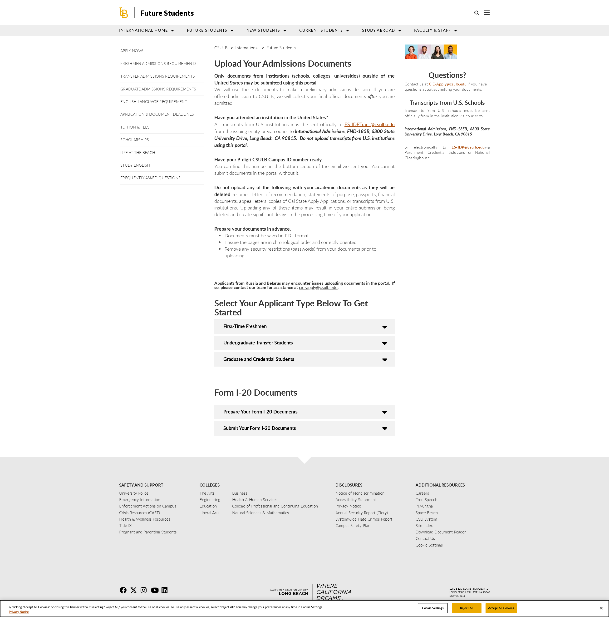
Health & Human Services (254, 499)
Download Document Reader (441, 532)
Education (208, 506)
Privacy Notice (19, 612)
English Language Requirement (153, 101)
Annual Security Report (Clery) (361, 512)
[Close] (601, 608)
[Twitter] (135, 590)
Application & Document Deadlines (157, 114)
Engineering (210, 499)
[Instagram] (145, 590)
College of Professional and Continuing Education (275, 506)
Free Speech (426, 499)
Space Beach (427, 512)
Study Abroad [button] (378, 30)
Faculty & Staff (432, 30)
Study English (135, 165)
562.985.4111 (457, 595)
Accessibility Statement (355, 499)
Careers (422, 493)
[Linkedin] (166, 590)
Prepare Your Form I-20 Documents (260, 411)
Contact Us (425, 538)
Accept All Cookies (501, 608)
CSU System (426, 519)
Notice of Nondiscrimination (359, 493)
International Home (143, 30)
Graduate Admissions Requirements (158, 89)
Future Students (167, 13)
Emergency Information (139, 499)
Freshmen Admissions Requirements (158, 63)
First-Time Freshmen (245, 326)
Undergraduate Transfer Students (258, 342)
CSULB (220, 47)
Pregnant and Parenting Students (148, 532)
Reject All (466, 608)
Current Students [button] (321, 30)
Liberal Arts (209, 512)
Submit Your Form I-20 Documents (259, 428)
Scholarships (134, 139)
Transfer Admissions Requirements (157, 76)
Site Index (424, 525)
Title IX (125, 525)
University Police (133, 493)
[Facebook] (124, 590)
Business (239, 493)
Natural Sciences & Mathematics (260, 512)
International (247, 47)
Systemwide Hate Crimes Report (363, 519)
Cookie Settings (433, 608)
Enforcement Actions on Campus (147, 506)
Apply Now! (131, 50)
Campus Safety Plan (352, 525)
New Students (263, 30)
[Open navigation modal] (484, 13)
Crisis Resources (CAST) (139, 512)
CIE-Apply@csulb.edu (448, 84)
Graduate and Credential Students (258, 359)
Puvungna (424, 506)
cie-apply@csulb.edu (318, 287)
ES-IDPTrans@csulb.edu (369, 124)
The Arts (207, 493)
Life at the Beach (137, 152)
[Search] (474, 13)
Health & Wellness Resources (144, 519)
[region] (304, 608)
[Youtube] (156, 590)
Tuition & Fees (134, 127)
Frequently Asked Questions (150, 177)
